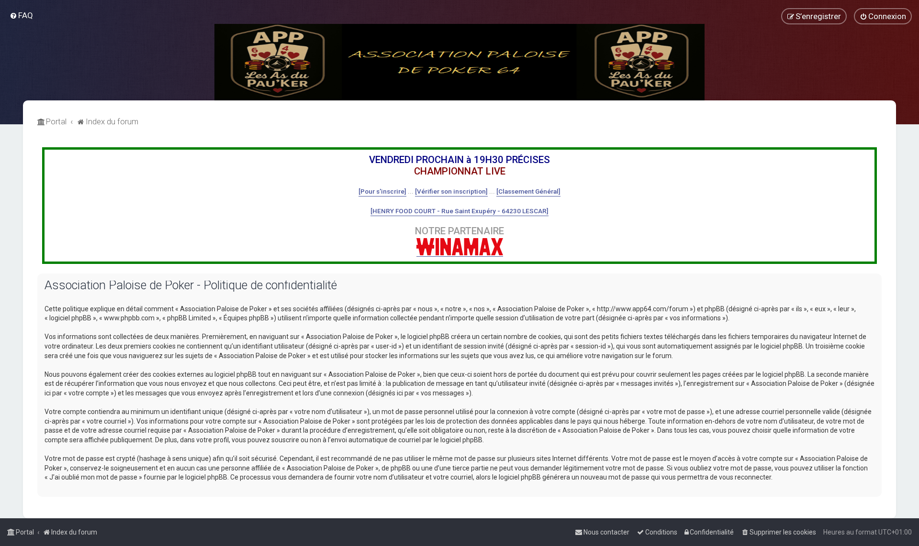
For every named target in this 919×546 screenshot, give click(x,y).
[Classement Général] (528, 191)
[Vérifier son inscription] (451, 191)
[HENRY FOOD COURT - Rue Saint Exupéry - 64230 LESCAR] (459, 211)
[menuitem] (21, 15)
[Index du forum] (459, 62)
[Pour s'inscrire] (382, 191)
